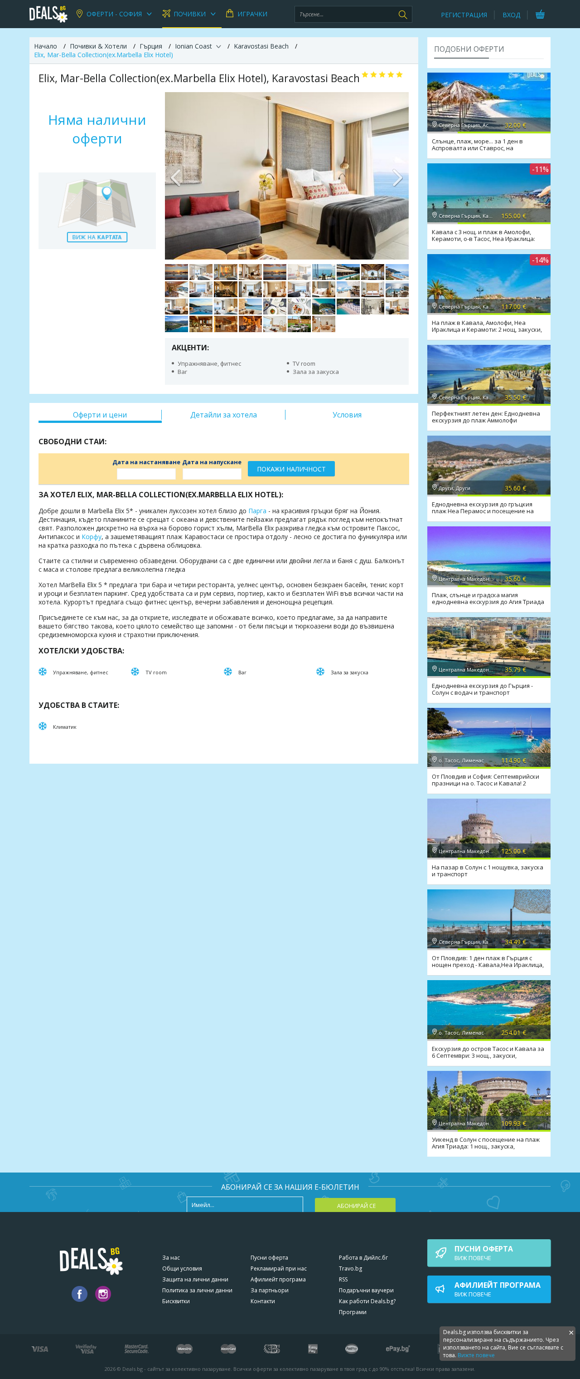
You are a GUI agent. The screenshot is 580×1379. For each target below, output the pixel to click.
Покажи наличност (291, 469)
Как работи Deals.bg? (367, 1301)
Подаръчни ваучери (366, 1290)
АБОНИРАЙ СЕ (356, 1206)
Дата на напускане (212, 462)
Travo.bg (350, 1268)
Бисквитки (176, 1301)
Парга (257, 510)
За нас (171, 1257)
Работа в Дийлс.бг (363, 1257)
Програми (353, 1312)
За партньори (270, 1290)
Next (397, 175)
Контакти (263, 1301)
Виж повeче (483, 1253)
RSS (343, 1279)
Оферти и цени (100, 415)
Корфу (92, 536)
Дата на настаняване (146, 462)
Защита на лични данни (195, 1279)
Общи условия (182, 1268)
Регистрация (464, 14)
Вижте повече (476, 1355)
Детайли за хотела (223, 415)
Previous (176, 175)
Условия (347, 415)
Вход (511, 14)
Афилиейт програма (278, 1279)
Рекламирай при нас (279, 1268)
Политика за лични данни (197, 1290)
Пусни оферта (269, 1257)
